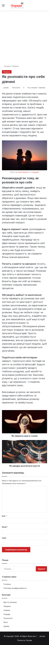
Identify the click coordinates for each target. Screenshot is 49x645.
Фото (6, 622)
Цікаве (6, 626)
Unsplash (35, 172)
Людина (15, 66)
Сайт (4, 538)
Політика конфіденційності (15, 588)
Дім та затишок (10, 602)
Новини (7, 610)
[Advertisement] (24, 38)
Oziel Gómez (23, 172)
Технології (8, 618)
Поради (7, 614)
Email (5, 527)
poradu (6, 88)
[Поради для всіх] (17, 5)
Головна (7, 66)
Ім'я (4, 516)
